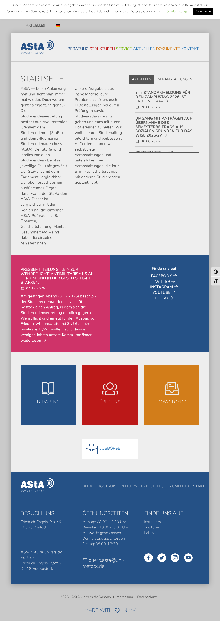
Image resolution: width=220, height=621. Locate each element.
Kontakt (190, 48)
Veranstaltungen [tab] (175, 79)
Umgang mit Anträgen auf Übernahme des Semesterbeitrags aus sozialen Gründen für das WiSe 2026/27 (163, 127)
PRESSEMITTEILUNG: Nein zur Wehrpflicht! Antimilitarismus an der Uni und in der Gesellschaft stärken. (57, 276)
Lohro (161, 298)
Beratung (78, 48)
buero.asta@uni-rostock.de (103, 563)
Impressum (124, 597)
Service (124, 48)
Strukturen (102, 48)
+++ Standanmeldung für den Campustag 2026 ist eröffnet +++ (162, 97)
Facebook (161, 276)
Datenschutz (147, 597)
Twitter (161, 281)
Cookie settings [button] (177, 11)
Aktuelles (35, 25)
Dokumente (168, 48)
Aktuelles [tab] (141, 79)
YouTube (162, 292)
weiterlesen (31, 340)
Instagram (161, 286)
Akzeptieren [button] (203, 12)
